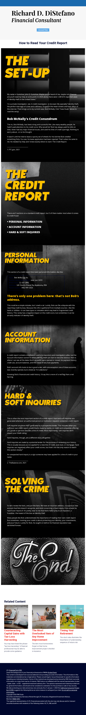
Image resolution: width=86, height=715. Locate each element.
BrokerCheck (52, 672)
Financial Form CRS (15, 670)
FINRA (14, 699)
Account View (43, 30)
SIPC (18, 699)
